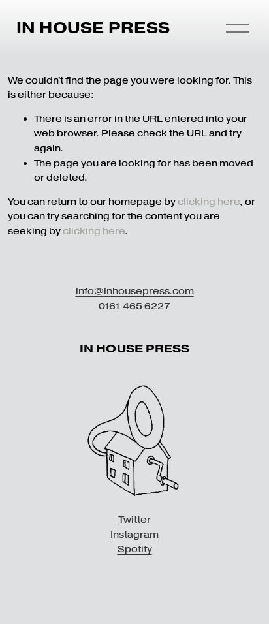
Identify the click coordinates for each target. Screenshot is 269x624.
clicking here (209, 202)
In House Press (93, 28)
